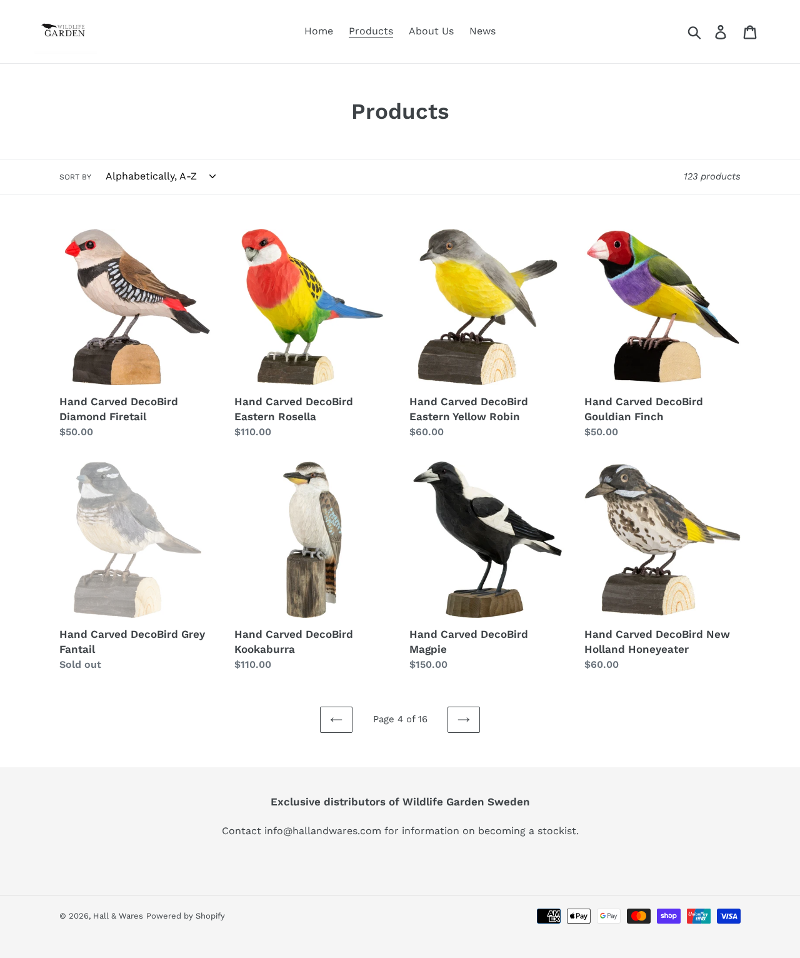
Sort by (75, 177)
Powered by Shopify (185, 915)
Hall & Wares (118, 915)
